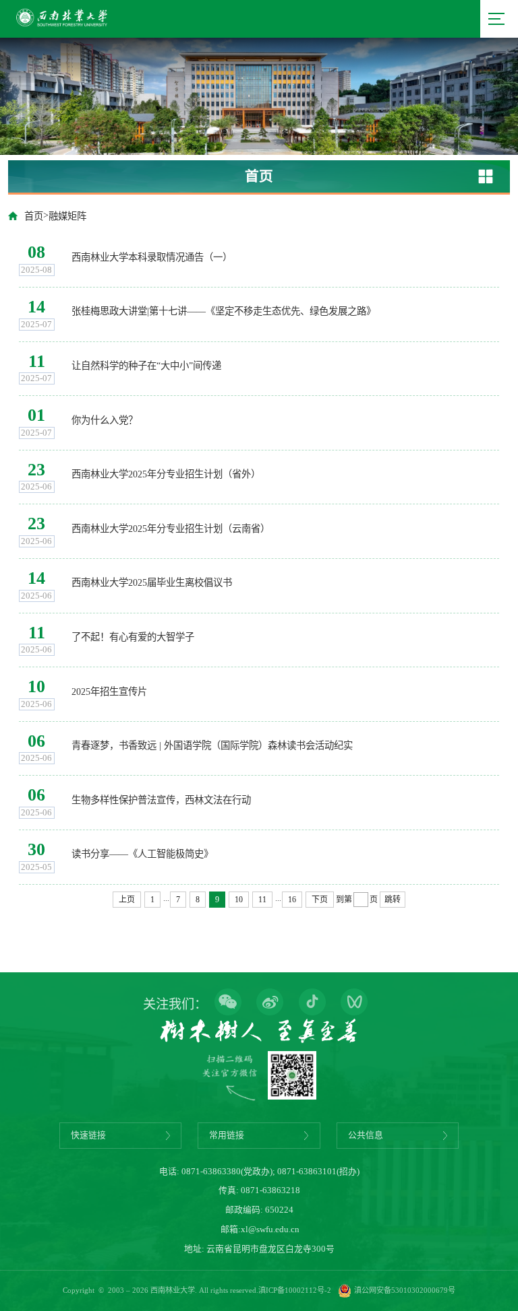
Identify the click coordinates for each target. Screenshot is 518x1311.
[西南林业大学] (61, 28)
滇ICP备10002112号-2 (294, 1290)
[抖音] (312, 1003)
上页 (127, 899)
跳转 (392, 899)
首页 (33, 216)
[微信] (227, 1003)
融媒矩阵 (67, 216)
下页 (320, 899)
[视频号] (354, 1003)
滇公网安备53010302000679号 (404, 1290)
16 (292, 899)
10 (239, 899)
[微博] (269, 1003)
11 (262, 899)
